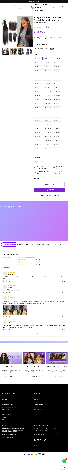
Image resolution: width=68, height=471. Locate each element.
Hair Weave (16, 6)
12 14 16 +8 (38, 144)
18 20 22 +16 (57, 91)
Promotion (38, 7)
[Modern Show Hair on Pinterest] (45, 440)
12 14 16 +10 (56, 83)
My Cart (36, 407)
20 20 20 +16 (38, 75)
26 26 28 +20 (48, 112)
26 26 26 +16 (57, 132)
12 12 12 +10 (57, 58)
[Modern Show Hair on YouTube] (41, 440)
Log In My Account (38, 404)
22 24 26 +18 (38, 99)
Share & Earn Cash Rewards (9, 407)
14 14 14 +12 (47, 62)
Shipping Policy (6, 399)
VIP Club (4, 417)
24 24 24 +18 (38, 132)
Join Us (11, 376)
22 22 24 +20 (38, 112)
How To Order (37, 399)
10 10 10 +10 (38, 58)
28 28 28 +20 (57, 79)
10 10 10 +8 (47, 58)
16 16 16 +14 (47, 66)
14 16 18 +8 (46, 144)
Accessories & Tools (40, 10)
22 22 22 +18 (57, 75)
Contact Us (36, 397)
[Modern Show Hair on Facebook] (38, 440)
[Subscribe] (58, 434)
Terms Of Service (6, 402)
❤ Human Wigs (7, 6)
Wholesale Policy (6, 414)
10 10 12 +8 (38, 103)
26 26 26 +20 (48, 79)
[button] (38, 27)
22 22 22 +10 (57, 120)
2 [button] (33, 333)
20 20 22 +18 (57, 108)
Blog (3, 419)
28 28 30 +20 (57, 112)
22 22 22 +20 (48, 75)
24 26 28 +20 (48, 99)
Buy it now (49, 190)
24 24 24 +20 (38, 79)
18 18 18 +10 (48, 116)
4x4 (36, 161)
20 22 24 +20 (38, 95)
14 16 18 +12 (48, 87)
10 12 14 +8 (38, 83)
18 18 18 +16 (38, 71)
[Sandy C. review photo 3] (23, 310)
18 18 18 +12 (57, 116)
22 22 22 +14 (48, 124)
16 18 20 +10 (38, 149)
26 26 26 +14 (48, 132)
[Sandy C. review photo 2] (15, 310)
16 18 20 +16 (57, 87)
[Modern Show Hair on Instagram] (35, 440)
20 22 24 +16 (57, 153)
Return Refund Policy (7, 404)
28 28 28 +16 (48, 136)
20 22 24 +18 (48, 95)
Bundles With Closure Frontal (11, 9)
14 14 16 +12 (56, 103)
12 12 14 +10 (47, 103)
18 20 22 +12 (57, 149)
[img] (12, 272)
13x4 (41, 161)
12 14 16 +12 (47, 83)
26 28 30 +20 (57, 99)
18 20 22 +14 (38, 153)
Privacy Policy (5, 409)
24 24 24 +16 (57, 128)
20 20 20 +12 (38, 120)
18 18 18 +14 (48, 71)
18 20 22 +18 (48, 91)
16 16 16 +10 (38, 116)
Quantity (36, 178)
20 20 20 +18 (57, 71)
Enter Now (57, 376)
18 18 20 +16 (48, 108)
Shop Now (34, 376)
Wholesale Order (38, 409)
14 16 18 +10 (56, 144)
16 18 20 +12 (48, 149)
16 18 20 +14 (38, 91)
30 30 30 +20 (48, 140)
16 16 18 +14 (38, 108)
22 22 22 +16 (57, 124)
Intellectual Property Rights (9, 412)
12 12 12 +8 (38, 62)
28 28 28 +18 (57, 136)
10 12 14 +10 (57, 140)
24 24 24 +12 (38, 128)
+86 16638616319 (12, 440)
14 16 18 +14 (38, 87)
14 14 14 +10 (56, 62)
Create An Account (38, 402)
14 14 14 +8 (38, 66)
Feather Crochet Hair (41, 4)
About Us (4, 397)
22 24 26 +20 (57, 95)
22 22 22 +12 (38, 124)
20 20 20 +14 (48, 120)
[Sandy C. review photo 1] (7, 310)
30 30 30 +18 (38, 140)
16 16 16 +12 (56, 66)
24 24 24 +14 (48, 128)
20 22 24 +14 (48, 153)
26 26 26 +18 (38, 136)
